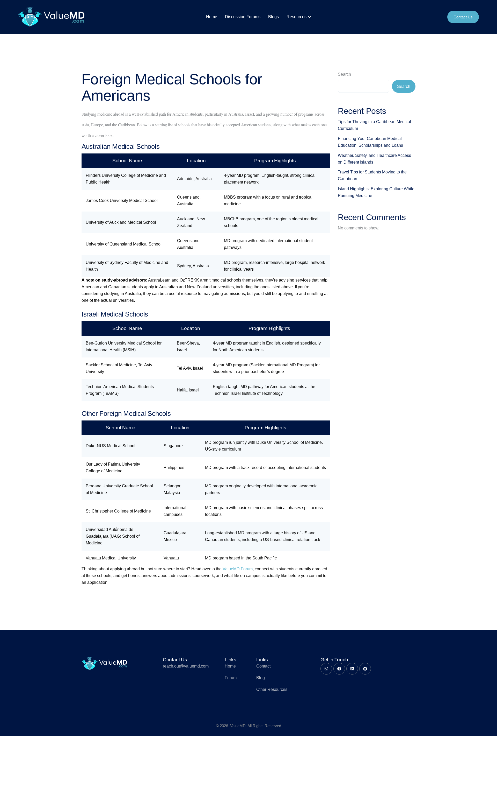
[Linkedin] (352, 669)
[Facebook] (339, 669)
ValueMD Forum (238, 569)
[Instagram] (326, 669)
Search (344, 74)
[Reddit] (365, 669)
